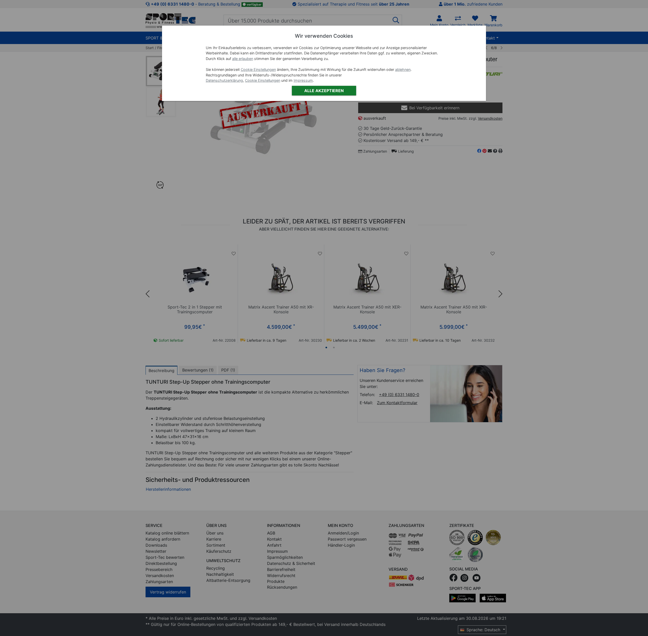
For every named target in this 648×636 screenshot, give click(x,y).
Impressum (303, 80)
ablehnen (403, 69)
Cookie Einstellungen (258, 69)
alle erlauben (242, 58)
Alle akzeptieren (324, 90)
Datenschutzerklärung (224, 80)
